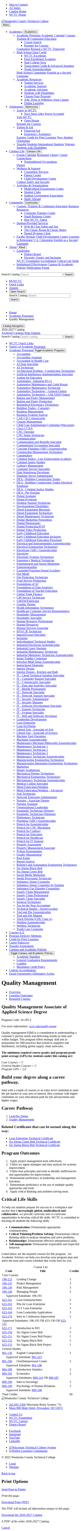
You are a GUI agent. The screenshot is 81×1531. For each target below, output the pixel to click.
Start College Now (35, 62)
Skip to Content (18, 4)
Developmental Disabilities (33, 506)
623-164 (7, 1312)
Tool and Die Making (29, 915)
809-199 (7, 1386)
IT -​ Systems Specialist (30, 712)
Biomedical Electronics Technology (38, 404)
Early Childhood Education (33, 533)
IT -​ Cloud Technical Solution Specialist (40, 675)
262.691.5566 (17, 1404)
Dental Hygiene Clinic (37, 233)
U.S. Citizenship (43, 240)
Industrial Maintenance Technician (37, 651)
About (13, 247)
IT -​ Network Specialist (30, 692)
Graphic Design (26, 604)
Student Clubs (32, 192)
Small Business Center (37, 216)
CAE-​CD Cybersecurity (31, 418)
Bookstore (43, 155)
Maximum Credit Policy (31, 966)
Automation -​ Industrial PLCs (34, 381)
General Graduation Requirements (37, 960)
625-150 (7, 1332)
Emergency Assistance (37, 134)
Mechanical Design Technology (35, 773)
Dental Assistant (26, 496)
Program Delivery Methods (25, 935)
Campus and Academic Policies (28, 949)
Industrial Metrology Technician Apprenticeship (45, 655)
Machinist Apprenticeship (32, 739)
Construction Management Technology (40, 452)
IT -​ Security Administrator (33, 699)
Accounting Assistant (29, 357)
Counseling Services (36, 171)
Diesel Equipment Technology (35, 513)
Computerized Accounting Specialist (38, 445)
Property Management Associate (36, 848)
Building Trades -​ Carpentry (33, 408)
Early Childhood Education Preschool (39, 540)
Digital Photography (29, 523)
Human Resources (27, 624)
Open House (31, 120)
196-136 (7, 1287)
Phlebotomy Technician (31, 817)
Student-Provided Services (32, 223)
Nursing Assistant (27, 804)
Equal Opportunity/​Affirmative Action (31, 973)
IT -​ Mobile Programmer (31, 689)
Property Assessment (29, 844)
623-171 (7, 1328)
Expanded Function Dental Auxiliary (38, 570)
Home (12, 312)
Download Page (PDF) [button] (15, 1502)
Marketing (23, 766)
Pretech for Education (29, 834)
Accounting (24, 354)
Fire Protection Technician (32, 577)
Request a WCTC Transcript (48, 49)
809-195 (7, 1373)
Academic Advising (36, 89)
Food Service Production (31, 580)
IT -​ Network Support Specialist (36, 695)
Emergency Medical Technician (35, 560)
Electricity (23, 553)
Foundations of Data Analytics (35, 587)
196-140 (7, 1291)
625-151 (7, 1336)
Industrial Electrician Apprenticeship (38, 645)
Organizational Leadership (32, 807)
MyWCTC (15, 281)
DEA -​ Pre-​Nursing (28, 492)
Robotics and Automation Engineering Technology (47, 864)
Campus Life (16, 151)
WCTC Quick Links (21, 343)
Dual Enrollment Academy (40, 59)
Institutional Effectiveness (32, 264)
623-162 (7, 1304)
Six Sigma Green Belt (30, 871)
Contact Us (15, 1414)
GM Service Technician (31, 597)
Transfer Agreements (21, 946)
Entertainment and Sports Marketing (38, 563)
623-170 (7, 1316)
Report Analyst (25, 861)
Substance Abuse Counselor (33, 881)
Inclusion (22, 638)
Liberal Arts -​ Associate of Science (37, 732)
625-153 (7, 1344)
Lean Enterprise (26, 722)
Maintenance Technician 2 (32, 749)
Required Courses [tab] (19, 998)
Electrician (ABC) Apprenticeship (37, 550)
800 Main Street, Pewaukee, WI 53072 (36, 1408)
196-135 (7, 1283)
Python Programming (29, 851)
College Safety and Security (33, 182)
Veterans (70, 144)
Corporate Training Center (39, 213)
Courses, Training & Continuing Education (46, 37)
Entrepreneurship (27, 567)
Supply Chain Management (33, 891)
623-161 (7, 1300)
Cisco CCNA (25, 428)
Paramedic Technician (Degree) (35, 810)
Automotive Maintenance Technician (38, 387)
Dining (21, 165)
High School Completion (31, 72)
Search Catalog (11, 274)
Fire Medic (23, 573)
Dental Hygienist (27, 499)
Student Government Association (43, 195)
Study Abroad (32, 199)
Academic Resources (29, 79)
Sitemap (14, 1467)
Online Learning (34, 103)
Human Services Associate (32, 628)
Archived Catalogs (13, 333)
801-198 (37, 1365)
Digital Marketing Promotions (34, 519)
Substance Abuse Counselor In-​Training (40, 885)
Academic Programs (29, 35)
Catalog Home (17, 11)
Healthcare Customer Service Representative (43, 611)
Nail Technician (26, 793)
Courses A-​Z (16, 932)
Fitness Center (32, 175)
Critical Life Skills (68, 261)
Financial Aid (32, 130)
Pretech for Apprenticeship (32, 824)
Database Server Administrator (35, 475)
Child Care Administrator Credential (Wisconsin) (45, 425)
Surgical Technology (29, 902)
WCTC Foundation (28, 261)
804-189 (7, 1369)
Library (54, 155)
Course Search (32, 42)
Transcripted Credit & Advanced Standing (49, 65)
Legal (12, 1463)
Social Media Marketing (31, 875)
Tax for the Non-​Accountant (33, 905)
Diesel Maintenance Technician (35, 516)
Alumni (13, 287)
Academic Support (35, 86)
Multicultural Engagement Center (44, 188)
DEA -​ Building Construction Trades (38, 479)
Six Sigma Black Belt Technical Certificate (34, 1145)
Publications (34, 267)
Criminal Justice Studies (31, 462)
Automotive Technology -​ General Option (41, 391)
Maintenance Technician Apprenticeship (40, 756)
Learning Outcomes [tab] (21, 995)
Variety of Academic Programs (27, 346)
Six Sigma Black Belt (29, 868)
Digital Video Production (31, 530)
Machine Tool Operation (31, 736)
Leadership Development (32, 719)
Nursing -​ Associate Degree (33, 800)
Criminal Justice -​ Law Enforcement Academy (44, 458)
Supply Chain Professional (32, 895)
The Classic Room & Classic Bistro (45, 230)
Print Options (32, 333)
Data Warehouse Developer (33, 472)
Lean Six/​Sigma (26, 726)
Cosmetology (24, 455)
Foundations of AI (27, 584)
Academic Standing (28, 956)
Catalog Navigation (13, 326)
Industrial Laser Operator (31, 648)
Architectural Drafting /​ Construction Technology (46, 371)
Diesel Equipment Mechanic (33, 509)
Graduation (23, 49)
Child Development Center (40, 178)
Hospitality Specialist (29, 617)
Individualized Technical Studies (36, 641)
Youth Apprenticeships (37, 69)
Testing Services (34, 82)
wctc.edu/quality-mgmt (42, 1026)
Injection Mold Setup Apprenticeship (38, 661)
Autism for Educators (29, 377)
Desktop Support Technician (33, 502)
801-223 (37, 1357)
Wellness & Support (28, 168)
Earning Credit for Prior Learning (36, 137)
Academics (15, 31)
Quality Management (29, 854)
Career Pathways (19, 942)
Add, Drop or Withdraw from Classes (46, 99)
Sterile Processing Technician (34, 878)
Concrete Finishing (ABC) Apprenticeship (42, 448)
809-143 (38, 1377)
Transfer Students (27, 144)
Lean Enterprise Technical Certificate (31, 1138)
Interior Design (25, 668)
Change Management (29, 421)
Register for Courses (36, 45)
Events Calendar (26, 155)
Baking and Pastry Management (36, 398)
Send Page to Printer (14, 1489)
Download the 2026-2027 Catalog (22, 1515)
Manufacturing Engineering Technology (40, 760)
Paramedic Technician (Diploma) (36, 814)
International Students (51, 144)
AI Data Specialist (27, 364)
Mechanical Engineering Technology (38, 776)
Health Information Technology (35, 607)
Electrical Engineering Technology (37, 546)
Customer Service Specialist (33, 469)
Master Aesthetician (28, 770)
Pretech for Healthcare (30, 837)
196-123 (7, 1279)
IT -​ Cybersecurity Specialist (33, 682)
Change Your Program (37, 96)
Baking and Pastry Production (34, 401)
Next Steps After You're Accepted (44, 113)
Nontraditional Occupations (40, 161)
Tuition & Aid (25, 127)
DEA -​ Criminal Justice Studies (35, 489)
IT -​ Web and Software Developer (37, 716)
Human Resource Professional (35, 621)
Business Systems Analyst (32, 414)
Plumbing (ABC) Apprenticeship (36, 820)
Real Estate (23, 858)
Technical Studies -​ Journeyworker (37, 908)
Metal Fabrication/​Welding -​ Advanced (40, 790)
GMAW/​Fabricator (28, 601)
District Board (32, 254)
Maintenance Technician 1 (32, 746)
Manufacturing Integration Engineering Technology (47, 763)
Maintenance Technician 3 (32, 753)
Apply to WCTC (27, 110)
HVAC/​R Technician (29, 631)
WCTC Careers (18, 1421)
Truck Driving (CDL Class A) (34, 919)
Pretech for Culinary (29, 831)
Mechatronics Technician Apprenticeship (41, 780)
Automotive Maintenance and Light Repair (42, 384)
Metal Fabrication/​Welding (32, 787)
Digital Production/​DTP (31, 526)
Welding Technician (28, 925)
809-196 (7, 1381)
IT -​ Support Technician (31, 709)
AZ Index (15, 8)
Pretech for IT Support (30, 841)
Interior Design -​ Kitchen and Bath (37, 672)
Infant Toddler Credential (32, 658)
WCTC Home (17, 14)
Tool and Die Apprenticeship (34, 912)
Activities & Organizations (32, 185)
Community (16, 202)
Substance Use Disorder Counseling (38, 888)
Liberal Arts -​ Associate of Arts (35, 729)
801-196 (7, 1361)
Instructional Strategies (30, 665)
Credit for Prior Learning (24, 939)
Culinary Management (30, 465)
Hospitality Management (31, 614)
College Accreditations (22, 970)
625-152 (7, 1340)
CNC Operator (25, 431)
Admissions (16, 106)
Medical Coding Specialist (32, 783)
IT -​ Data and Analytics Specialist (37, 685)
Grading (21, 963)
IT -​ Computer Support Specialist (36, 678)
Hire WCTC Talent (35, 219)
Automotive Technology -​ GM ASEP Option (43, 394)
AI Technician (25, 367)
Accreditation (48, 261)
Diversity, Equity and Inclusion (42, 257)
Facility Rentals (26, 236)
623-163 (7, 1308)
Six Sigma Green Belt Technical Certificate (34, 1141)
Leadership (23, 250)
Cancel (6, 1527)
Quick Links (16, 284)
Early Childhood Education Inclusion (39, 536)
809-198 (37, 1390)
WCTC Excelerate (35, 55)
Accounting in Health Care (33, 360)
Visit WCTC (24, 117)
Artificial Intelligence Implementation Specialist (45, 374)
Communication (26, 438)
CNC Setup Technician (30, 435)
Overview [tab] (15, 992)
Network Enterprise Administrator (37, 797)
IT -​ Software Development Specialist (39, 705)
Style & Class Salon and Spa (41, 226)
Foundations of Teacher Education (37, 590)
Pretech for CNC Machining (33, 827)
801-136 (7, 1353)
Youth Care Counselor (30, 929)
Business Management (30, 411)
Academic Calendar (53, 35)
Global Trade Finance (29, 594)
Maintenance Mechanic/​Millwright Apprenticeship (46, 743)
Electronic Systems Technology (35, 557)
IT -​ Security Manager (30, 702)
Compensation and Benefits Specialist (39, 442)
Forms (45, 267)
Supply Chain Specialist (31, 898)
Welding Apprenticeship (31, 922)
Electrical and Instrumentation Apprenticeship (44, 543)
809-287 (54, 1377)
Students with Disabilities (39, 93)
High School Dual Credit (31, 52)
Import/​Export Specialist (31, 634)
